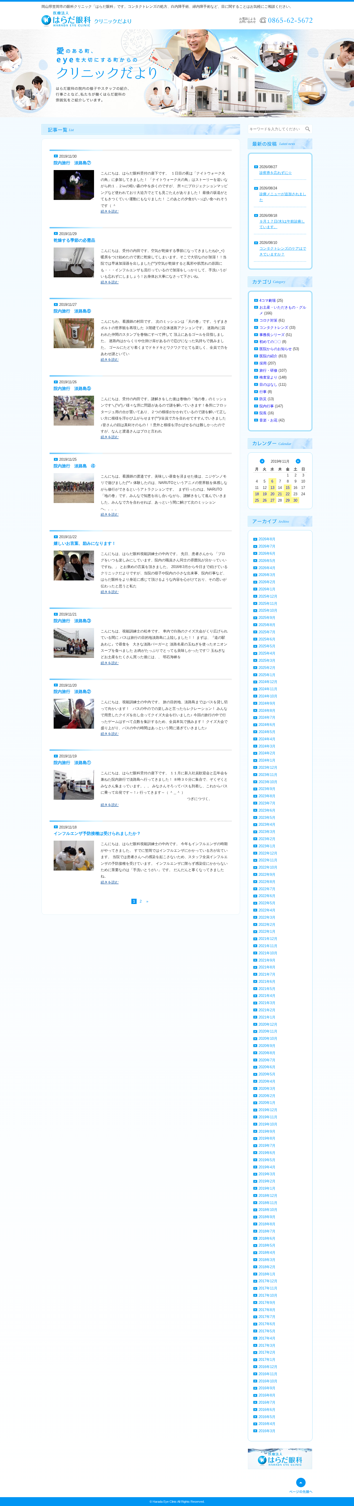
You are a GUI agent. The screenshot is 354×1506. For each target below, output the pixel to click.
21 (280, 494)
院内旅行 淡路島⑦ (72, 162)
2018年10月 (268, 1210)
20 (272, 494)
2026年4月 (267, 568)
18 (257, 494)
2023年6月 (267, 810)
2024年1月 (267, 760)
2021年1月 (267, 1017)
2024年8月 (267, 710)
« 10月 (262, 461)
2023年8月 (267, 796)
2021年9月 (267, 960)
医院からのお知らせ (275, 349)
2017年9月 (267, 1303)
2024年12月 (268, 682)
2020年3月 (267, 1088)
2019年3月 (267, 1174)
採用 (263, 363)
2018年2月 (267, 1267)
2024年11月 (268, 689)
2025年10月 (268, 610)
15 (288, 488)
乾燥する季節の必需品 (74, 240)
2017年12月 (268, 1281)
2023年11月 (268, 775)
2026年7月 (267, 546)
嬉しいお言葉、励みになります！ (85, 543)
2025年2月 (267, 668)
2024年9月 (267, 703)
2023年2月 (267, 839)
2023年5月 (267, 817)
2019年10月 (268, 1124)
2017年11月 (268, 1288)
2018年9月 (267, 1217)
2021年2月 (267, 1010)
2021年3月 (267, 1003)
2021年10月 (268, 953)
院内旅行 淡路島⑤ (72, 388)
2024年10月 (268, 696)
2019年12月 (268, 1110)
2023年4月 (267, 824)
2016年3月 (267, 1431)
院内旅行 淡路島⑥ (72, 311)
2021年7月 (267, 974)
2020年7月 (267, 1060)
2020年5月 (267, 1074)
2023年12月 (268, 767)
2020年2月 (267, 1096)
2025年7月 (267, 632)
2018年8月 (267, 1224)
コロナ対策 (268, 320)
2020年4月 (267, 1081)
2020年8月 (267, 1053)
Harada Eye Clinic (165, 1501)
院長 (263, 413)
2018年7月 (267, 1231)
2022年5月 (267, 903)
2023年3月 (267, 832)
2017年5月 (267, 1331)
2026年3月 (267, 575)
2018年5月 (267, 1245)
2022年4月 (267, 910)
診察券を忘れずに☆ (275, 173)
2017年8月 (267, 1310)
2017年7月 (267, 1317)
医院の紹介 (268, 356)
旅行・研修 (268, 370)
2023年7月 (267, 803)
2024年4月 (267, 739)
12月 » (298, 461)
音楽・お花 (268, 420)
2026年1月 (267, 589)
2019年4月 (267, 1167)
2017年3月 (267, 1345)
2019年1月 (267, 1188)
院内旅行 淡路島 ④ (74, 465)
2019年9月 (267, 1131)
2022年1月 (267, 931)
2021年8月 (267, 967)
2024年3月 (267, 746)
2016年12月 (268, 1367)
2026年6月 (267, 553)
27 (272, 500)
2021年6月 (267, 981)
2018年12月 (268, 1196)
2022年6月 (267, 896)
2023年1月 (267, 846)
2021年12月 (268, 939)
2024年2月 (267, 753)
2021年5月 (267, 989)
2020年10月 (268, 1038)
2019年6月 (267, 1153)
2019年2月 (267, 1181)
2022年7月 (267, 889)
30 (295, 500)
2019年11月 (268, 1117)
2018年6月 (267, 1238)
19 (265, 494)
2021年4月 (267, 996)
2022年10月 (268, 867)
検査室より (268, 377)
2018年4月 (267, 1252)
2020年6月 (267, 1067)
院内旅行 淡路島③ (72, 620)
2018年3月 (267, 1260)
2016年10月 (268, 1381)
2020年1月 (267, 1103)
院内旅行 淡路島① (72, 762)
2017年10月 (268, 1295)
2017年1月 (267, 1360)
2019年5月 (267, 1160)
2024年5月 (267, 732)
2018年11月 (268, 1203)
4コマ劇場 (267, 300)
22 (288, 494)
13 (272, 488)
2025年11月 (268, 603)
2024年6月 (267, 725)
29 (288, 500)
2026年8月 (267, 539)
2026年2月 (267, 582)
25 (257, 500)
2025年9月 (267, 618)
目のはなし (268, 384)
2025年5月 (267, 646)
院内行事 (266, 406)
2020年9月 (267, 1046)
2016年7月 (267, 1402)
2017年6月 (267, 1324)
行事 (263, 392)
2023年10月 (268, 782)
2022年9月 (267, 874)
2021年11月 (268, 946)
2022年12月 (268, 853)
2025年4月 (267, 653)
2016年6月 (267, 1410)
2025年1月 (267, 675)
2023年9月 (267, 789)
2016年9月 (267, 1388)
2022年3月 (267, 917)
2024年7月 (267, 717)
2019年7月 (267, 1145)
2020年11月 (268, 1031)
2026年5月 (267, 561)
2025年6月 (267, 639)
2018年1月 (267, 1274)
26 (265, 500)
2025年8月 (267, 625)
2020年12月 (268, 1024)
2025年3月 (267, 660)
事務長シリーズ (272, 335)
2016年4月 (267, 1424)
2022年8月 (267, 882)
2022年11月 (268, 860)
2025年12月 (268, 596)
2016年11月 (268, 1374)
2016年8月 (267, 1395)
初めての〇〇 (270, 342)
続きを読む (110, 211)
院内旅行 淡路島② (72, 691)
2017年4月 (267, 1338)
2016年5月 (267, 1417)
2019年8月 (267, 1138)
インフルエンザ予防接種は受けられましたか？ (97, 833)
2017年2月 (267, 1352)
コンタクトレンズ (273, 327)
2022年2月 (267, 925)
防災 (263, 399)
